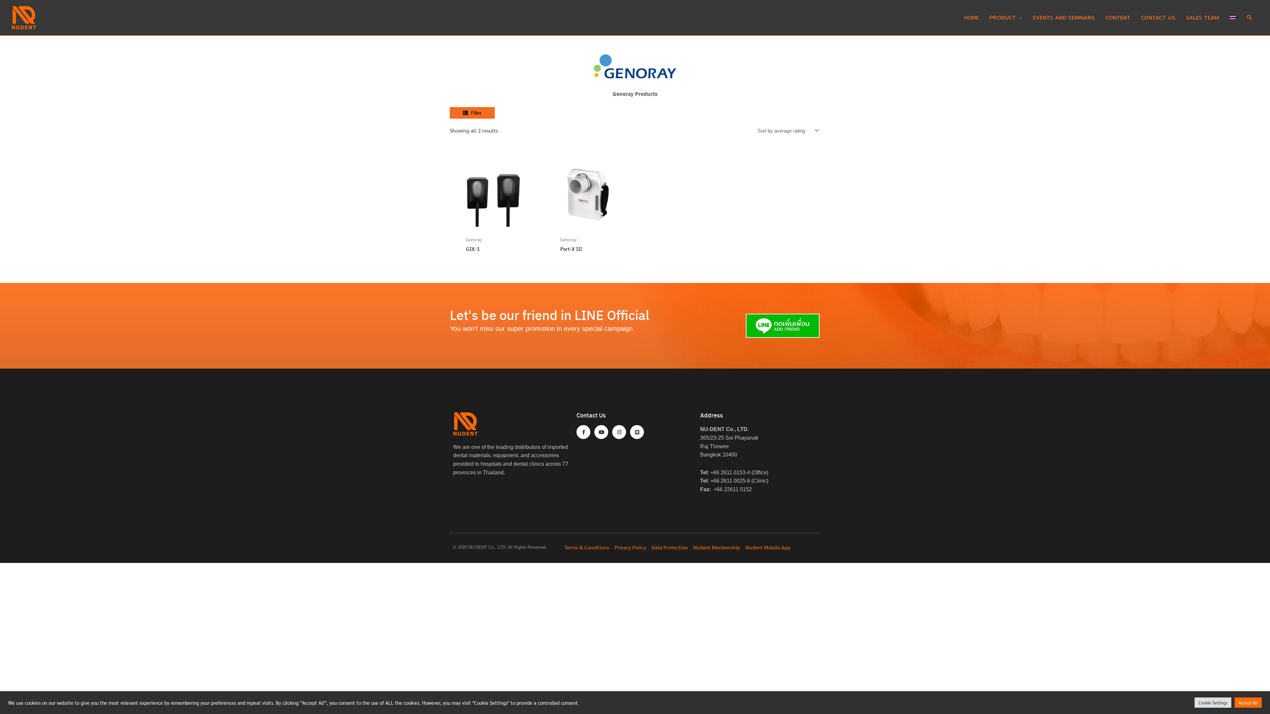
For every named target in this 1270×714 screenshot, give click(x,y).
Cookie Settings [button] (1213, 702)
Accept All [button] (1248, 702)
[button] (1249, 18)
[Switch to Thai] (1232, 17)
